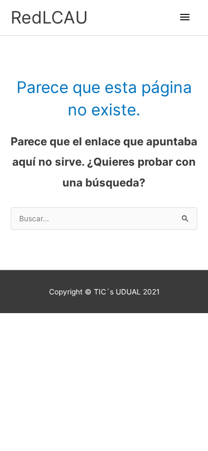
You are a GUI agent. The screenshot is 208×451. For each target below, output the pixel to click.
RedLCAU (49, 17)
